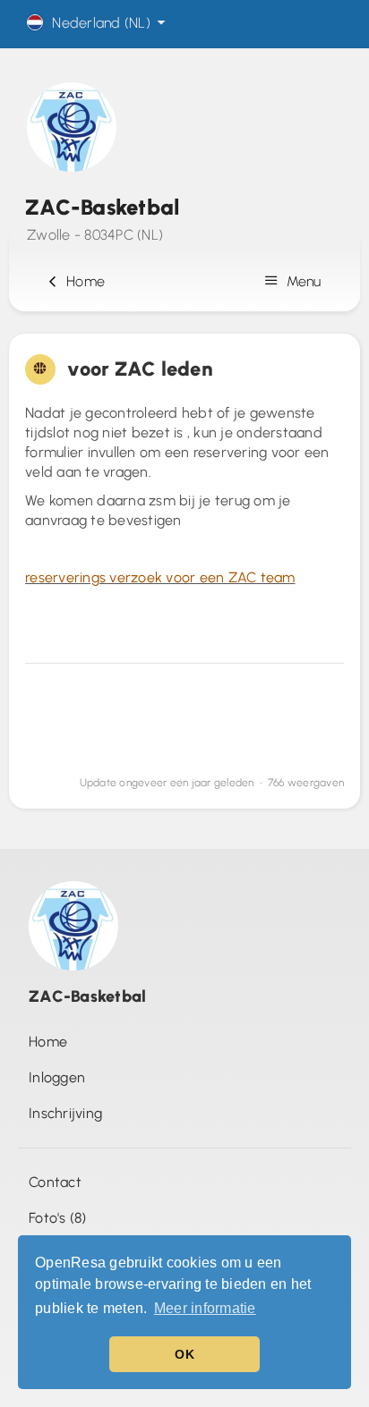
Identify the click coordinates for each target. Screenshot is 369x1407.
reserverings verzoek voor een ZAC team (160, 577)
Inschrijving (65, 1113)
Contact (55, 1182)
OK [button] (184, 1354)
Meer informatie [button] (205, 1308)
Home (82, 281)
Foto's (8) (58, 1217)
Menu (302, 281)
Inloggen (57, 1077)
